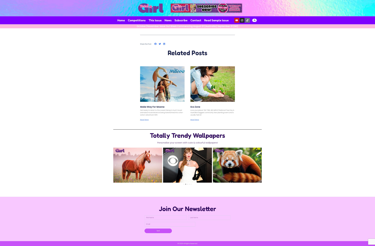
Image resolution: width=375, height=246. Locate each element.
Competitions (137, 20)
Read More (144, 120)
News (168, 20)
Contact (195, 20)
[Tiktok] (247, 20)
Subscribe (181, 20)
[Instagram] (242, 20)
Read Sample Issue (216, 20)
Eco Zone (195, 106)
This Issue (155, 20)
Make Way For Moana (152, 106)
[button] (254, 20)
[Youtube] (236, 20)
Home (121, 20)
